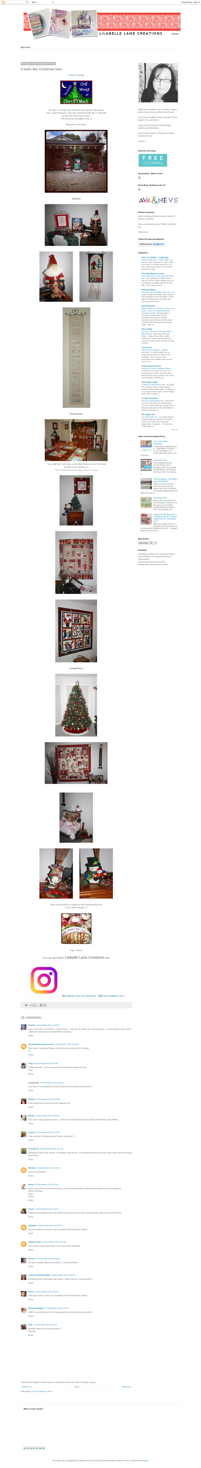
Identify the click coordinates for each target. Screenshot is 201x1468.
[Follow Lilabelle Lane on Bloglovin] (151, 246)
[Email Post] (26, 1005)
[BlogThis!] (34, 1005)
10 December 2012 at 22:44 (47, 1292)
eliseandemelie (148, 306)
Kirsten (31, 1259)
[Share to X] (37, 1005)
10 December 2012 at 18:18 (48, 1259)
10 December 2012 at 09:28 (48, 1099)
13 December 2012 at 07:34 (45, 1325)
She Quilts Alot (148, 414)
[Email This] (31, 1005)
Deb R (31, 1292)
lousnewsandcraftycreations (41, 1044)
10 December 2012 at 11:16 (48, 1132)
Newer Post (26, 1387)
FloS (30, 1325)
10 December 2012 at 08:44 (67, 1044)
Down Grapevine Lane (151, 366)
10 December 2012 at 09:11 (52, 1083)
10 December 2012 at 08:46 (46, 1063)
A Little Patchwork (149, 398)
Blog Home (25, 47)
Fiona (30, 1063)
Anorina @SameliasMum (39, 1275)
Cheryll (71, 75)
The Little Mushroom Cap (152, 274)
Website (175, 34)
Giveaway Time (160, 460)
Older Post (126, 1387)
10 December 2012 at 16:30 (49, 1225)
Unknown (32, 1225)
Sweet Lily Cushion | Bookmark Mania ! (156, 368)
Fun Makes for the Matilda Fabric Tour (156, 292)
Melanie (31, 1099)
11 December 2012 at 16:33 (56, 1308)
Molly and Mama (148, 290)
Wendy (31, 1116)
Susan (31, 1209)
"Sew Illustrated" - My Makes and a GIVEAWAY (165, 480)
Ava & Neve (146, 347)
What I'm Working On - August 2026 (155, 260)
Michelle (32, 1168)
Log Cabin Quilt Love (149, 417)
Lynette (31, 1132)
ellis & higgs (146, 329)
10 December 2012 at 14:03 (48, 1168)
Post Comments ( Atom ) (42, 1391)
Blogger (145, 1461)
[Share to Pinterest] (44, 1005)
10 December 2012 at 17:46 (54, 1242)
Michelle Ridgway (36, 1308)
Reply (30, 1035)
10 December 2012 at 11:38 (51, 1149)
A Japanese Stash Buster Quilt (153, 385)
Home (76, 1387)
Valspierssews (34, 1242)
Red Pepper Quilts (149, 382)
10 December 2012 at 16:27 (47, 1209)
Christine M (33, 1149)
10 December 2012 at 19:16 (63, 1275)
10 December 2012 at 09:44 (47, 1116)
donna (31, 1185)
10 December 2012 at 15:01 (47, 1185)
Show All (174, 429)
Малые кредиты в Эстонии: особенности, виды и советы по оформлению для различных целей (157, 310)
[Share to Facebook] (41, 1005)
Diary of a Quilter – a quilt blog (154, 257)
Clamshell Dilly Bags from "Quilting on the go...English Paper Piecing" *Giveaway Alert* (165, 517)
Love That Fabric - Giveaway (161, 442)
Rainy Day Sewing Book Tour (152, 401)
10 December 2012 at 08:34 (48, 1025)
